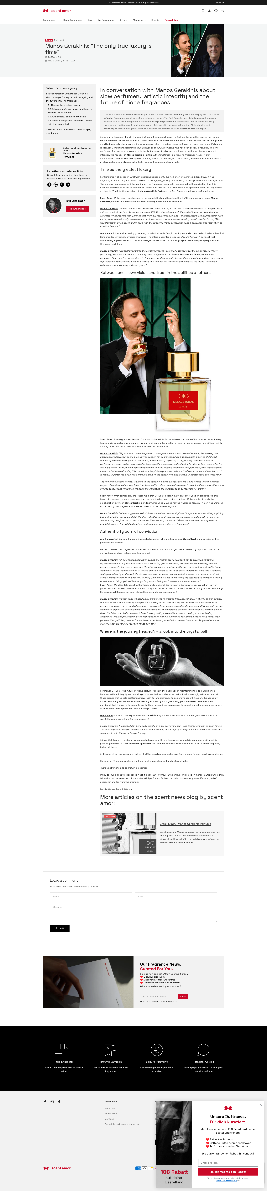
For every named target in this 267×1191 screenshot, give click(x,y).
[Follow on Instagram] (52, 1102)
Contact (109, 1118)
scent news (111, 1113)
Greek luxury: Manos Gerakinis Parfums (185, 824)
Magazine (138, 20)
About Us (110, 1108)
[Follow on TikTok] (59, 1102)
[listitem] (49, 185)
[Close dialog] (260, 1104)
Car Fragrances (106, 20)
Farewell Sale (171, 20)
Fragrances (49, 20)
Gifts (122, 20)
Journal (49, 40)
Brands (155, 20)
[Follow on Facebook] (45, 1102)
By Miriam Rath (55, 57)
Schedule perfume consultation (122, 1124)
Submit (183, 996)
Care (90, 20)
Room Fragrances (72, 20)
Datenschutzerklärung (226, 1180)
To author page (78, 208)
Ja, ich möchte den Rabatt (228, 1172)
